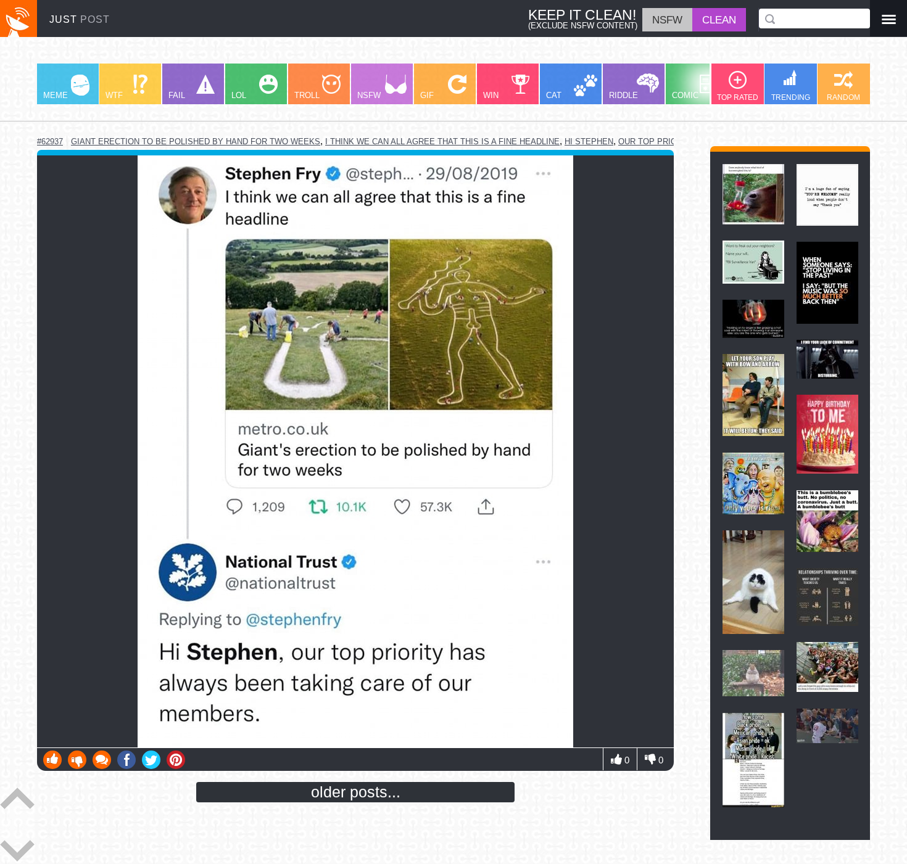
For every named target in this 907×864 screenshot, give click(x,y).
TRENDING (790, 97)
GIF (427, 95)
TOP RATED (737, 97)
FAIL (176, 95)
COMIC (685, 95)
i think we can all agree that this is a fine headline (442, 141)
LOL (238, 95)
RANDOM (843, 97)
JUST (79, 19)
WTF (114, 95)
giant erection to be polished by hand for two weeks (195, 141)
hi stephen (589, 141)
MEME (55, 95)
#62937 (50, 141)
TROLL (307, 95)
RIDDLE (623, 95)
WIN (491, 95)
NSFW (369, 95)
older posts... (355, 791)
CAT (553, 95)
